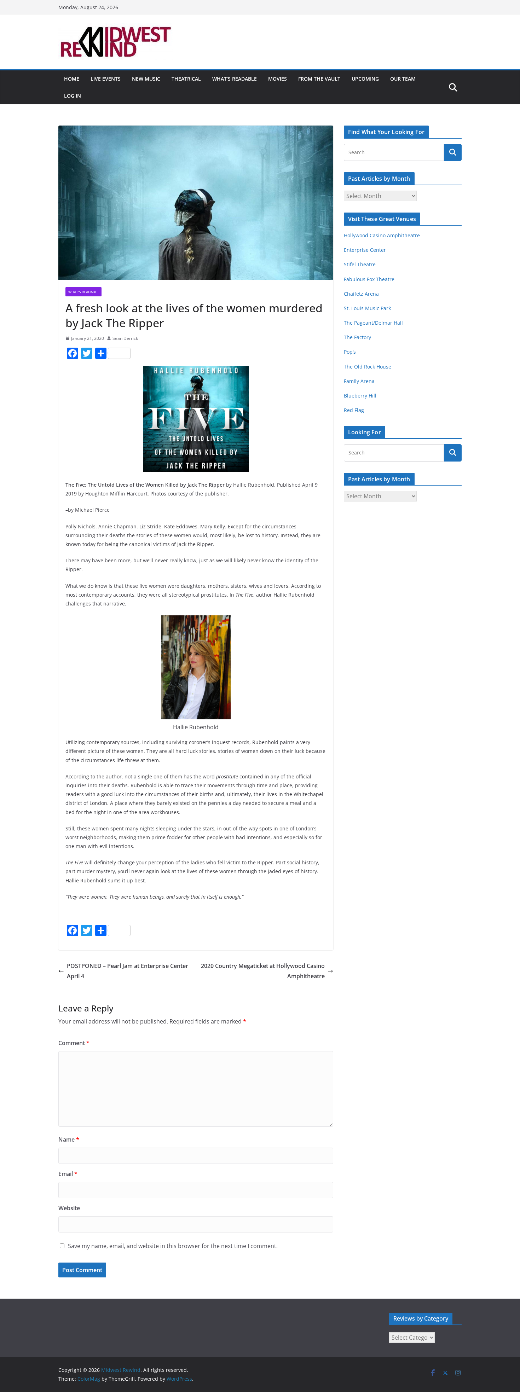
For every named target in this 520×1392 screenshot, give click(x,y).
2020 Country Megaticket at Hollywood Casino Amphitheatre (263, 971)
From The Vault (319, 78)
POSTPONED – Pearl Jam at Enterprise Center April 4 (127, 971)
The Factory (357, 337)
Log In (72, 95)
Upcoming (365, 78)
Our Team (403, 78)
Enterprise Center (365, 249)
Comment (73, 1043)
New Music (146, 78)
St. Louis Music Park (367, 308)
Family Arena (359, 381)
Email (67, 1174)
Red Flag (354, 410)
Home (71, 78)
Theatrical (186, 78)
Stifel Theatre (360, 264)
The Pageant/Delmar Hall (373, 322)
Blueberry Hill (361, 395)
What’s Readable (234, 78)
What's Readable (83, 291)
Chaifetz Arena (361, 293)
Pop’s (350, 351)
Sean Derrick (125, 338)
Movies (277, 78)
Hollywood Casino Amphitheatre (382, 235)
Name (68, 1139)
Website (69, 1208)
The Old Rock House (367, 366)
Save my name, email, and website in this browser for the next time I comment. (173, 1246)
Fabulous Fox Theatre (369, 279)
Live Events (106, 78)
